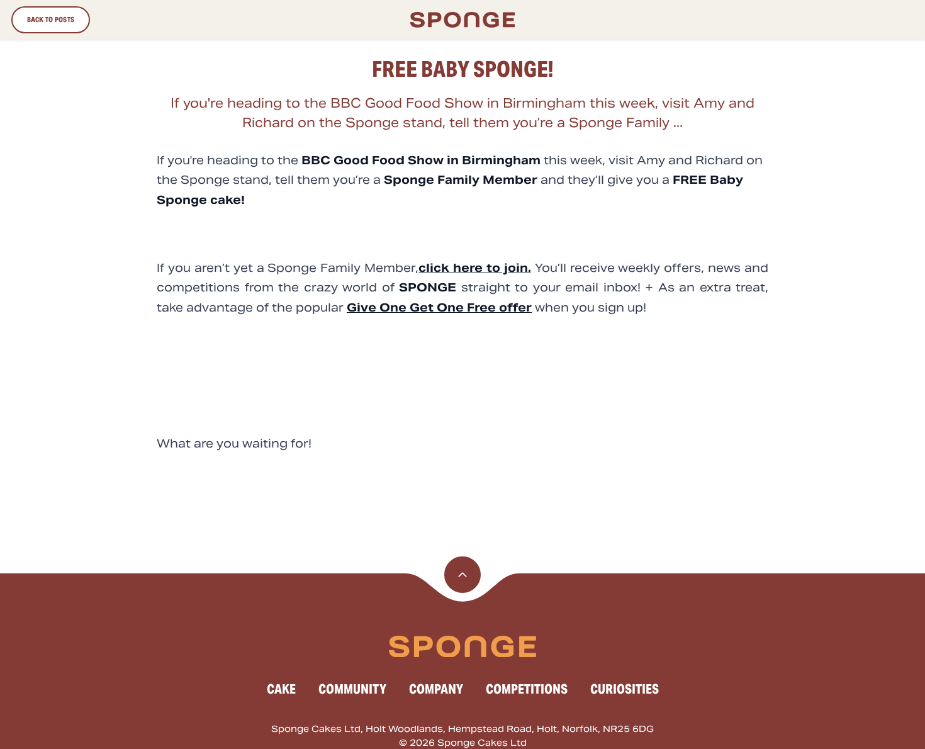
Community (352, 689)
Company (436, 689)
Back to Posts (51, 19)
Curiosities (624, 689)
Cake (281, 689)
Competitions (527, 689)
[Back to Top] (462, 574)
